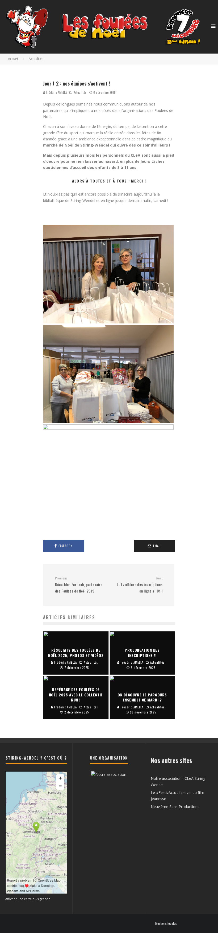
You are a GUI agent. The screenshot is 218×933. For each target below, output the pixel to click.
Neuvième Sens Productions (175, 806)
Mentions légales (166, 923)
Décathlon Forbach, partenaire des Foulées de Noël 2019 (78, 585)
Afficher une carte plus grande (27, 899)
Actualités (80, 92)
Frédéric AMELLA (56, 92)
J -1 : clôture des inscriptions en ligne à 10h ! (139, 585)
